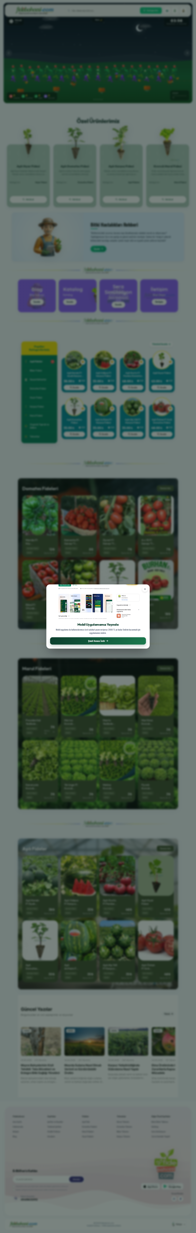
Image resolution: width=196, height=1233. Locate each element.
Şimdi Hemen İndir (96, 640)
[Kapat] (145, 589)
